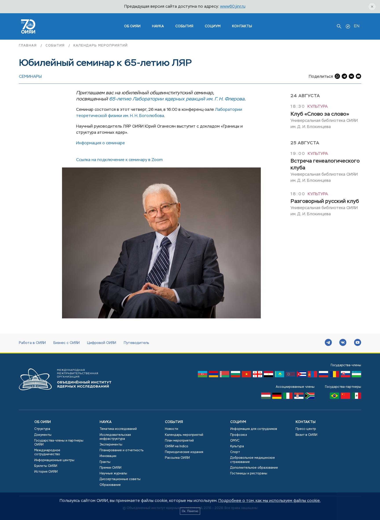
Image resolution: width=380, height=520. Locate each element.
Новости (171, 429)
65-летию (120, 99)
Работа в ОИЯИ (32, 343)
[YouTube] (357, 343)
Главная (28, 45)
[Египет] (268, 375)
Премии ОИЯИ (110, 467)
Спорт (235, 452)
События (184, 26)
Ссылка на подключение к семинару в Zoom (119, 160)
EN (356, 26)
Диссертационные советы (120, 479)
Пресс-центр (306, 429)
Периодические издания (184, 452)
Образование (110, 485)
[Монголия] (312, 375)
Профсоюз (238, 434)
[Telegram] (328, 343)
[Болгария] (235, 375)
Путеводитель (136, 343)
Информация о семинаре (100, 143)
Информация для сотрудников (253, 429)
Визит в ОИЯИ (306, 434)
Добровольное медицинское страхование (252, 459)
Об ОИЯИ (42, 422)
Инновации (108, 456)
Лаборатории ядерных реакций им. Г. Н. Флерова (189, 99)
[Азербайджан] (202, 375)
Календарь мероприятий (100, 45)
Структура (42, 429)
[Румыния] (334, 375)
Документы (42, 434)
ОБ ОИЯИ (132, 26)
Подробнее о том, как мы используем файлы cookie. (269, 501)
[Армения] (213, 375)
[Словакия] (345, 375)
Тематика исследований (118, 429)
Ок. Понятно (190, 511)
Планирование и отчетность (122, 450)
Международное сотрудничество (47, 452)
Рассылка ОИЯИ (177, 457)
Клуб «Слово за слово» (319, 114)
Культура (317, 107)
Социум (213, 26)
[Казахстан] (279, 375)
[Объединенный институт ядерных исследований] (65, 394)
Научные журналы (113, 473)
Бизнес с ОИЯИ (66, 343)
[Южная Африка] (309, 397)
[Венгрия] (265, 397)
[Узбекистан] (356, 375)
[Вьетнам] (246, 375)
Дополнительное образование (254, 467)
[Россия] (323, 375)
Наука (158, 26)
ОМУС (234, 440)
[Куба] (301, 375)
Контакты (242, 26)
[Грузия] (257, 375)
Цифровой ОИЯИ (101, 343)
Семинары (30, 77)
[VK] (342, 343)
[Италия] (287, 397)
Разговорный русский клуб (324, 201)
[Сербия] (298, 397)
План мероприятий (179, 440)
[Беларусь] (224, 375)
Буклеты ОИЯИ (45, 466)
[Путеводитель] (347, 26)
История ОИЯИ (46, 471)
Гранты (105, 462)
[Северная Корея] (290, 375)
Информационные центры (54, 460)
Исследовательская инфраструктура (115, 436)
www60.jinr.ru (232, 7)
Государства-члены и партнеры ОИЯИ (58, 442)
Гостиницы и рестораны (248, 473)
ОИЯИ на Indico (176, 446)
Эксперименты (111, 444)
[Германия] (276, 397)
